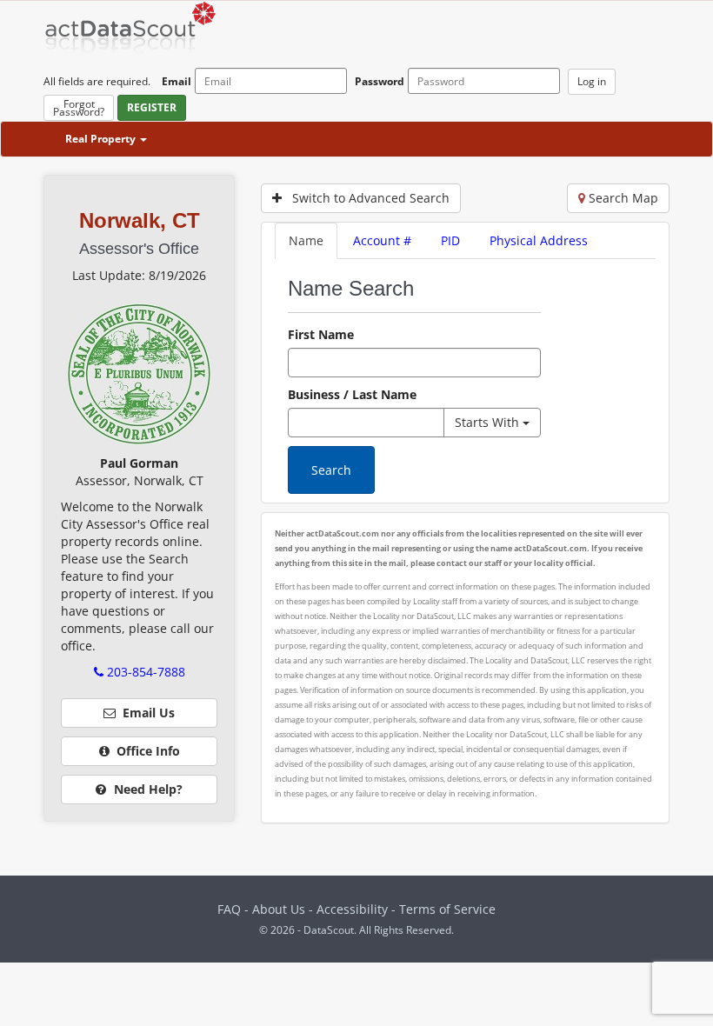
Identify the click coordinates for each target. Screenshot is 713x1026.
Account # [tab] (382, 240)
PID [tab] (450, 240)
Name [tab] (306, 240)
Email (176, 81)
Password (379, 81)
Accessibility (354, 909)
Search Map (621, 198)
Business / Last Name (352, 394)
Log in (591, 81)
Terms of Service (447, 909)
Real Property (101, 138)
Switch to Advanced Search (366, 198)
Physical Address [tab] (539, 240)
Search (331, 470)
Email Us (145, 712)
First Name (321, 334)
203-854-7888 (144, 671)
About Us (278, 909)
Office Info (145, 751)
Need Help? (146, 789)
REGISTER (152, 107)
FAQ (229, 909)
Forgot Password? (78, 108)
